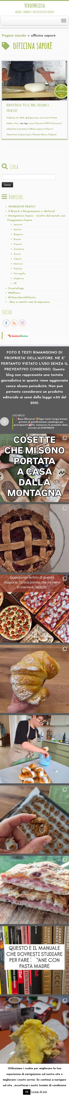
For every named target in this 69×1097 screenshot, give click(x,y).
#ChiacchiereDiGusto (22, 297)
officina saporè (36, 129)
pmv (29, 135)
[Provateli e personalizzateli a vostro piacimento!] (34, 819)
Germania (19, 249)
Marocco (18, 264)
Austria (17, 230)
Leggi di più (39, 1092)
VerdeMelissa (34, 5)
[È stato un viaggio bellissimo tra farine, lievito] (34, 608)
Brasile (17, 239)
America (18, 225)
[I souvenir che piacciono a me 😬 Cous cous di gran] (34, 468)
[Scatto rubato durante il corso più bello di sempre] (34, 749)
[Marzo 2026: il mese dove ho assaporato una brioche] (34, 1030)
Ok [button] (26, 1092)
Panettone (12, 135)
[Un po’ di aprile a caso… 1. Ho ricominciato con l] (34, 890)
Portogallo (19, 274)
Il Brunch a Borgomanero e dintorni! (31, 211)
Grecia (17, 254)
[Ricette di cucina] (18, 335)
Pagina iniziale (14, 35)
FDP (47, 123)
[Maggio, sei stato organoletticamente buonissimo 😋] (34, 679)
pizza (22, 135)
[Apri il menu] (63, 20)
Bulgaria (18, 235)
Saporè (52, 135)
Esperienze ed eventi (39, 118)
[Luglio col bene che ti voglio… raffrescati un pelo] (34, 538)
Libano (17, 259)
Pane (49, 129)
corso (31, 123)
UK (15, 284)
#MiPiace (14, 293)
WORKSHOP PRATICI (21, 207)
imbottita (11, 129)
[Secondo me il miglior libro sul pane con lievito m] (34, 960)
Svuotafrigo (16, 288)
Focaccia (56, 123)
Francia (18, 244)
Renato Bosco (40, 135)
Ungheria (19, 279)
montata (22, 129)
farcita (39, 123)
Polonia (18, 269)
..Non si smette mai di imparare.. (29, 302)
